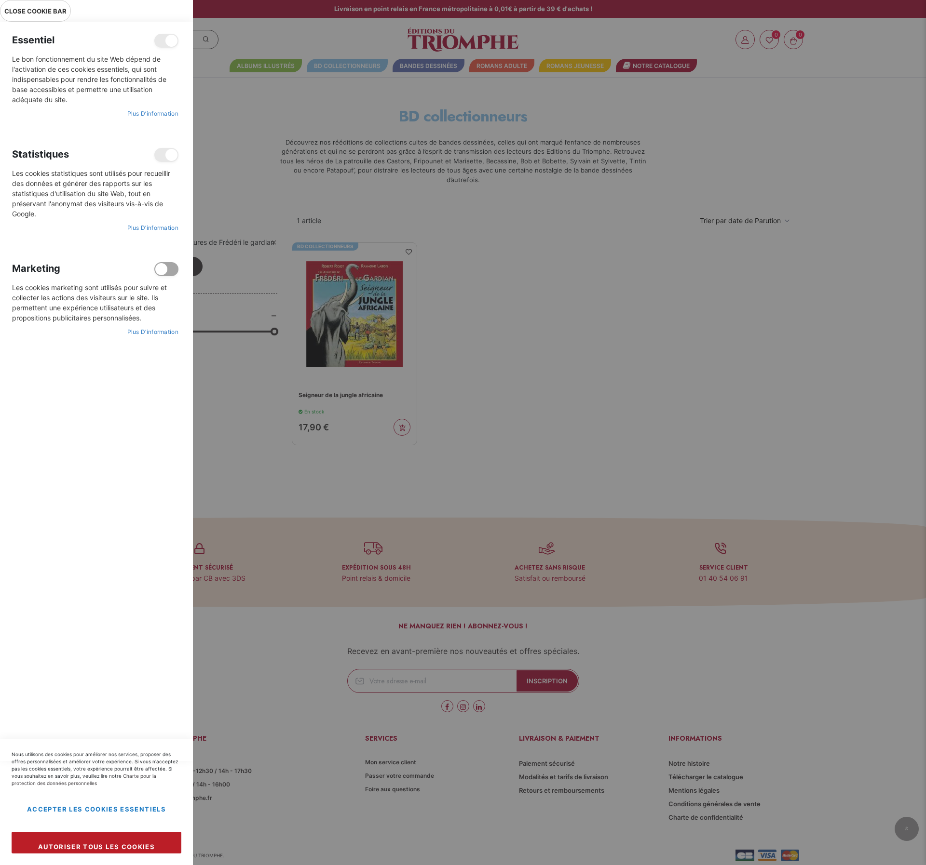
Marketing (166, 269)
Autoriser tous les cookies (96, 847)
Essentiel (166, 41)
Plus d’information (152, 113)
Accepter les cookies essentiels (96, 809)
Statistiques (166, 155)
